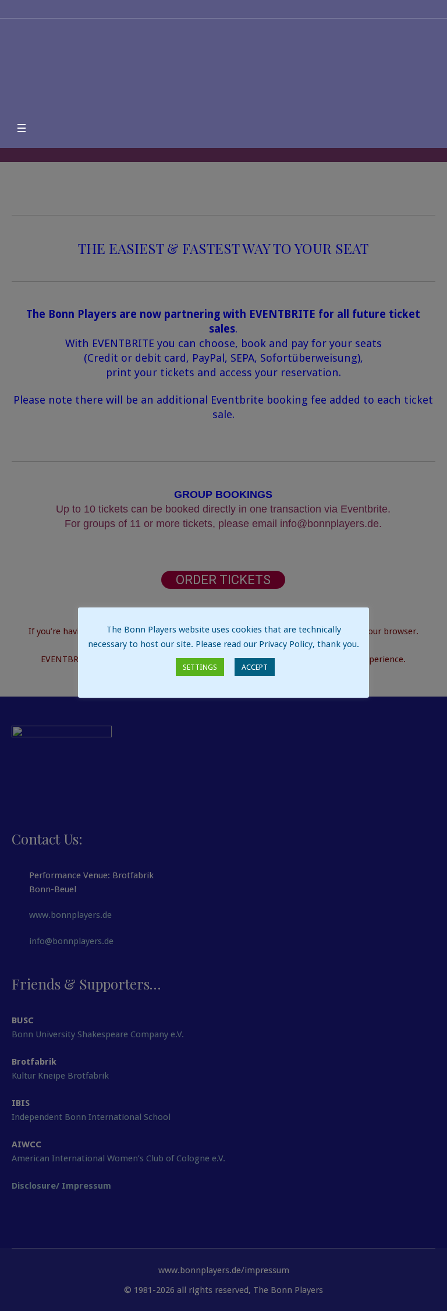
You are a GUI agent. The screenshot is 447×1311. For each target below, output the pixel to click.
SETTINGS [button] (200, 667)
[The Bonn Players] (223, 69)
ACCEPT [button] (255, 667)
